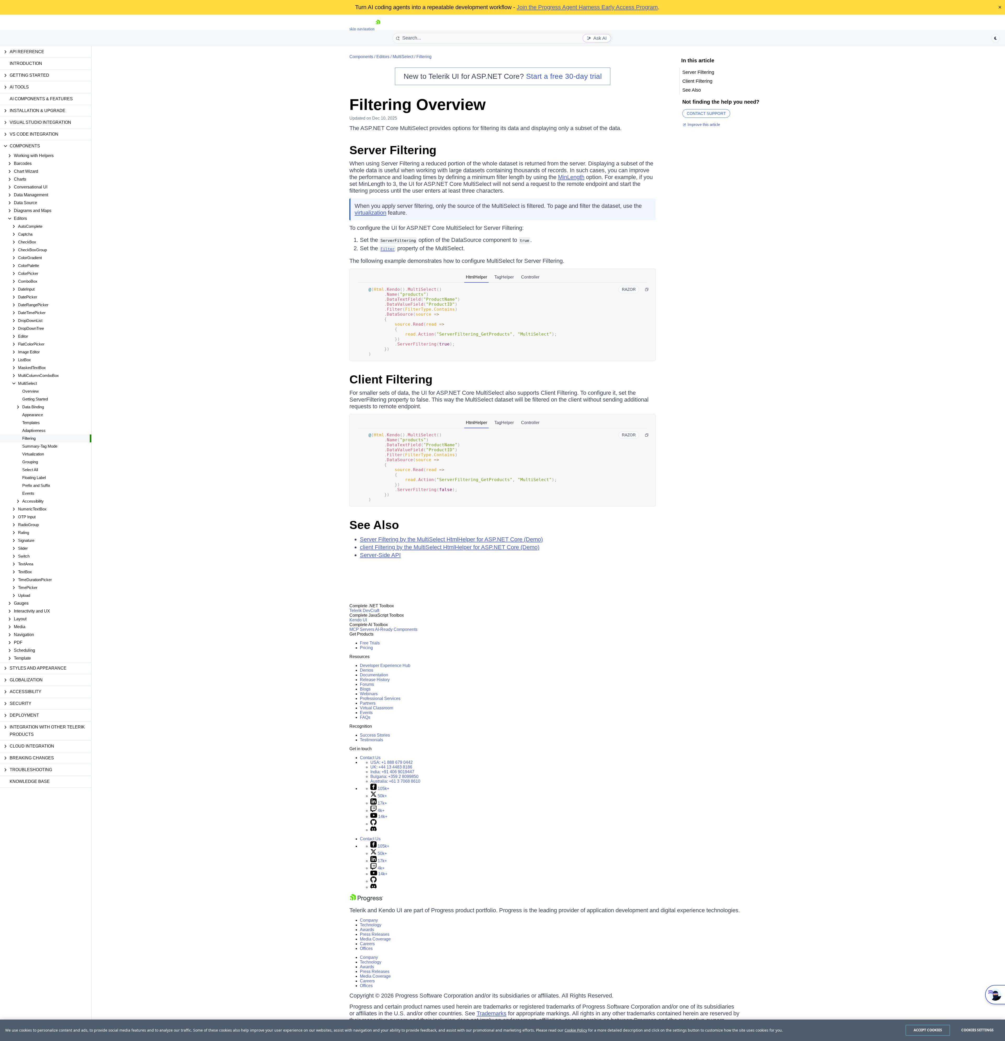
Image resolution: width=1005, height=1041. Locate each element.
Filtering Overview (417, 104)
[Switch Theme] (995, 38)
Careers (367, 944)
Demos (366, 670)
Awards (367, 929)
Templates (31, 422)
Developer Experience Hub (385, 665)
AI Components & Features (41, 99)
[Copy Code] (646, 289)
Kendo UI (358, 620)
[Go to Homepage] (378, 29)
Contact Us (370, 757)
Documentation (374, 675)
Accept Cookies (928, 1030)
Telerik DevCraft (364, 610)
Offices (366, 948)
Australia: (395, 781)
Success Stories (375, 735)
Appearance (32, 415)
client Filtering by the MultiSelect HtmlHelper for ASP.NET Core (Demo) (449, 547)
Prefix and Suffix (36, 485)
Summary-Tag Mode (39, 446)
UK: (391, 767)
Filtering (29, 438)
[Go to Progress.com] (366, 900)
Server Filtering (392, 150)
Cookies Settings (977, 1030)
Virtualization (33, 454)
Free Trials (370, 643)
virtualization (370, 212)
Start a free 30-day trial (564, 76)
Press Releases (374, 934)
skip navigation (362, 29)
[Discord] (373, 830)
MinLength (571, 177)
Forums (367, 684)
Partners (368, 703)
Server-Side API (380, 555)
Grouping (30, 462)
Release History (375, 679)
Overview (30, 391)
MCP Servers (361, 629)
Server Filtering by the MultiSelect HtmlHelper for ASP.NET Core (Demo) (451, 539)
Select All (30, 469)
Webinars (369, 694)
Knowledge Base (30, 781)
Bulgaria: (394, 776)
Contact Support (706, 113)
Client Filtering (390, 379)
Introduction (26, 63)
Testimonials (371, 740)
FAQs (365, 717)
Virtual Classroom (376, 708)
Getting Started (35, 399)
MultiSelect (403, 56)
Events (28, 493)
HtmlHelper (476, 277)
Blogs (365, 689)
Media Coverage (375, 939)
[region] (502, 1030)
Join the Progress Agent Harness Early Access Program (587, 7)
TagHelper (504, 277)
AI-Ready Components (396, 629)
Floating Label (34, 477)
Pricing (366, 647)
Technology (370, 925)
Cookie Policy (576, 1030)
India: (392, 772)
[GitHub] (373, 824)
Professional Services (380, 698)
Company (369, 920)
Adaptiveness (34, 430)
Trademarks (491, 1013)
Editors (382, 56)
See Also (374, 525)
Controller (530, 277)
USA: (391, 762)
